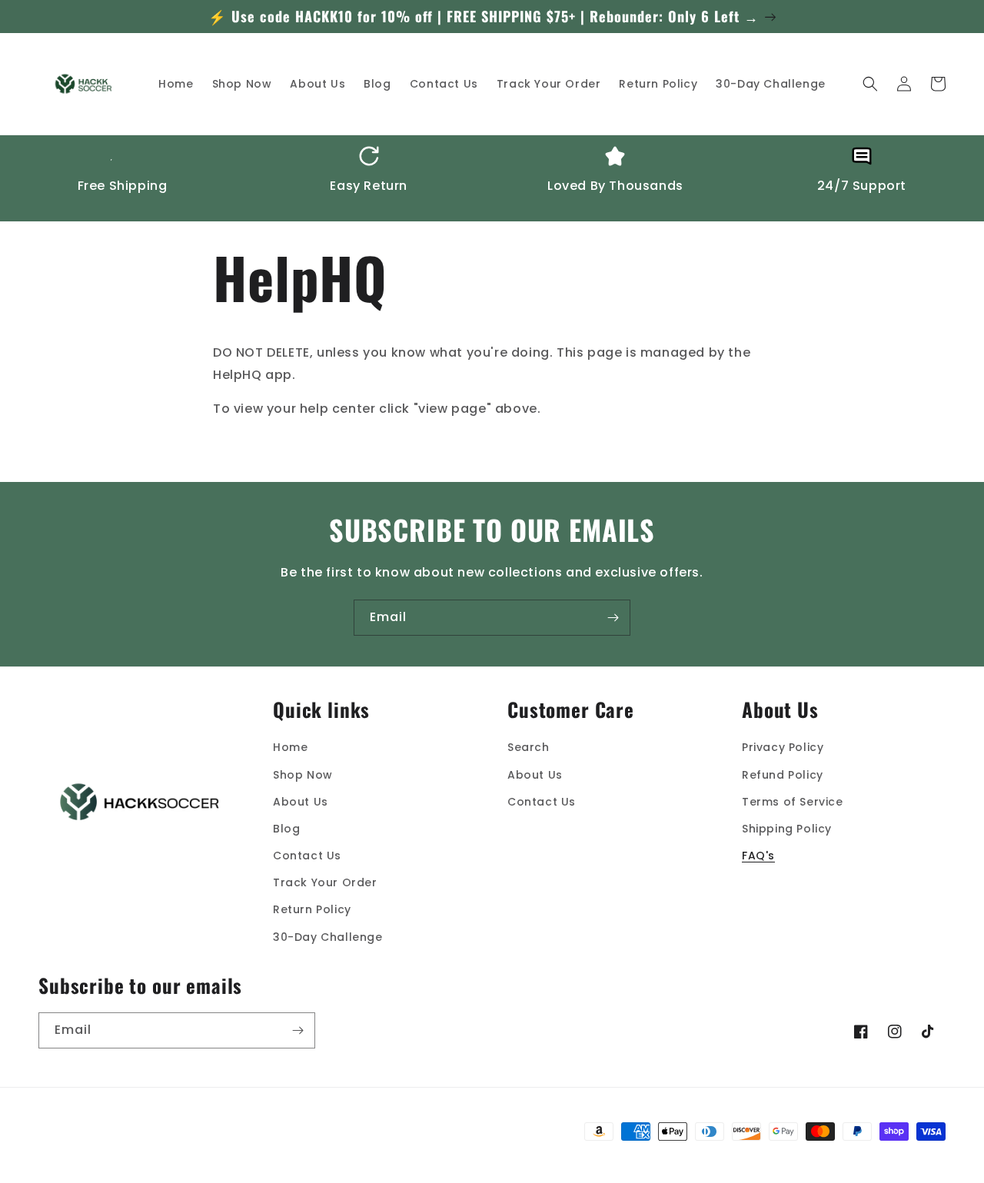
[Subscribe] (613, 618)
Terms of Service (792, 801)
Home (290, 747)
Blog (286, 828)
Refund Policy (782, 775)
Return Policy (312, 909)
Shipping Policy (787, 828)
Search (528, 747)
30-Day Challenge (328, 937)
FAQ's (758, 855)
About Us (300, 801)
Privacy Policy (782, 747)
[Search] (870, 84)
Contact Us (307, 855)
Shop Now (303, 775)
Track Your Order (325, 882)
